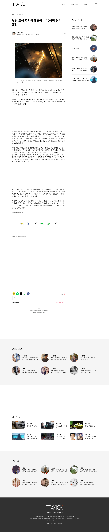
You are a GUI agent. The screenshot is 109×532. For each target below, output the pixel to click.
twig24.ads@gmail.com (57, 520)
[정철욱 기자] (14, 33)
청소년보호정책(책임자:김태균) (64, 516)
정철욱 (18, 32)
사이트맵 (72, 516)
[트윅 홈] (18, 4)
